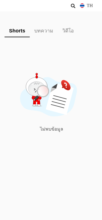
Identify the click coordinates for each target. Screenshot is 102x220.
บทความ (43, 31)
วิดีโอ (68, 31)
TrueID (16, 5)
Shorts (17, 31)
